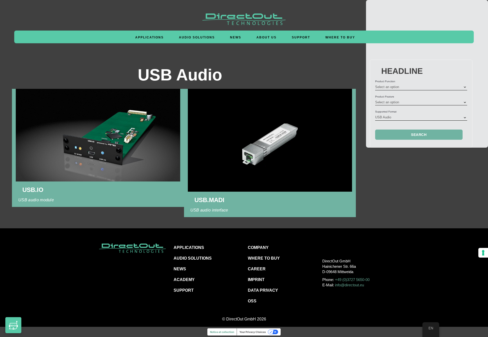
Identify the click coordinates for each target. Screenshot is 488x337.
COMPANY (258, 247)
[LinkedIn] (348, 247)
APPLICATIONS (189, 247)
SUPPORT (184, 290)
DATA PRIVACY (263, 290)
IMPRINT (256, 279)
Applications (149, 37)
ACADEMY (184, 279)
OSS (252, 301)
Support (301, 37)
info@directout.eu (349, 285)
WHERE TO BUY (340, 37)
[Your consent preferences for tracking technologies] (483, 253)
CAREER (257, 269)
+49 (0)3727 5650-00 (352, 279)
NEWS (180, 269)
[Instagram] (337, 247)
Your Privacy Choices (252, 331)
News (235, 37)
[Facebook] (325, 247)
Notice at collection (222, 331)
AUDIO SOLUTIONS (193, 258)
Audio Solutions (197, 37)
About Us (266, 37)
